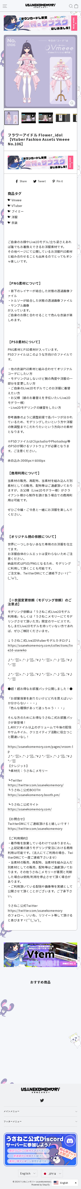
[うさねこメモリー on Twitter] (42, 1100)
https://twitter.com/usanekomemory (35, 828)
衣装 (14, 222)
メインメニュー (12, 1111)
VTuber (16, 205)
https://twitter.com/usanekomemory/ (36, 785)
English (25, 1173)
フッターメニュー (13, 1121)
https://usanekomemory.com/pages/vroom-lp (40, 749)
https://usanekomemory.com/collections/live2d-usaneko (40, 647)
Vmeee (16, 200)
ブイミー (17, 211)
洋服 (14, 217)
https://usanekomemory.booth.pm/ (34, 794)
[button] (64, 1182)
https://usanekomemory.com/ (30, 809)
